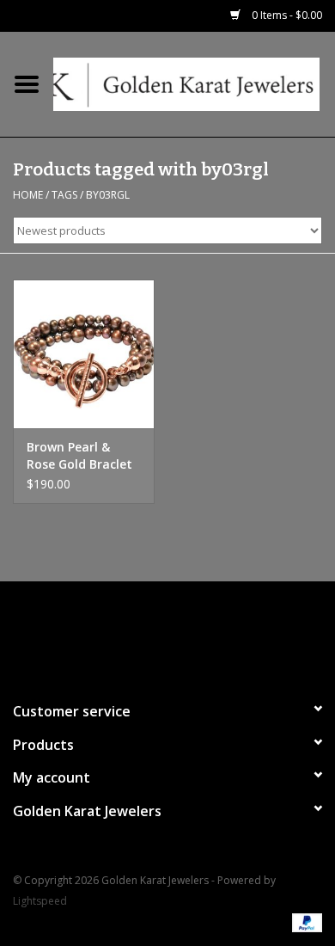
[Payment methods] (304, 922)
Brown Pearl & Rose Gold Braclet (79, 455)
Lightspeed (40, 901)
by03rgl (108, 194)
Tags (64, 194)
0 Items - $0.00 (285, 15)
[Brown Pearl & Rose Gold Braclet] (84, 354)
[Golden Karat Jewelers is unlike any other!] (194, 83)
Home (28, 194)
